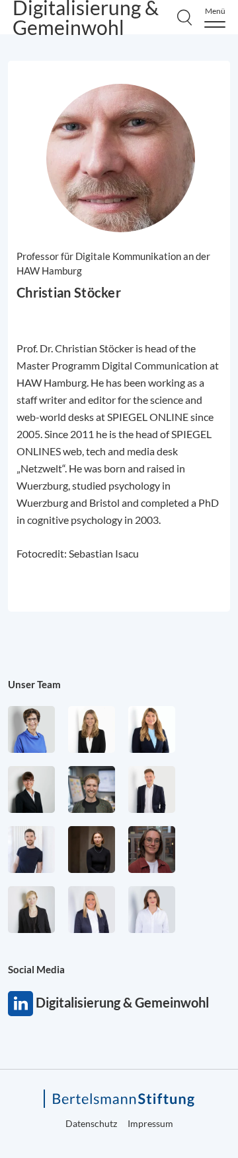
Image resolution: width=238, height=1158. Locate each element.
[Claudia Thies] (91, 909)
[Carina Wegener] (31, 909)
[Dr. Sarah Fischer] (31, 789)
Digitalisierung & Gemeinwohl (20, 1003)
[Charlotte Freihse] (91, 729)
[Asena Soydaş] (151, 729)
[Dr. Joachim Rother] (31, 849)
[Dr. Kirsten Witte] (31, 729)
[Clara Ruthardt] (91, 849)
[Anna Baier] (151, 849)
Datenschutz (91, 1123)
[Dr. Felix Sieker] (151, 789)
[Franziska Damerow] (151, 909)
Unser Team (34, 684)
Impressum (150, 1123)
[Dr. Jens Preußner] (91, 789)
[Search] (184, 17)
